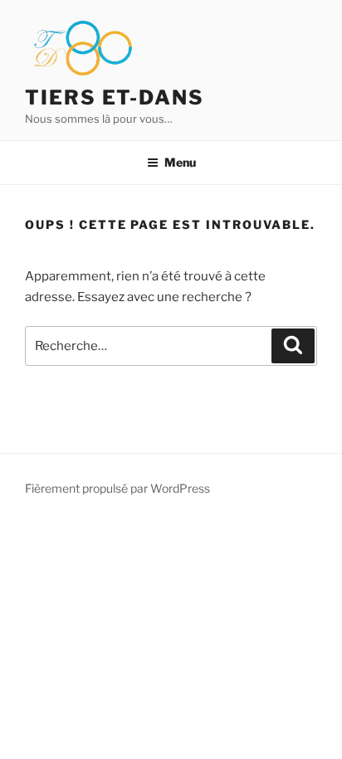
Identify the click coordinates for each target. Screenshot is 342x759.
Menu (180, 162)
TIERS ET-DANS (114, 97)
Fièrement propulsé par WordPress (117, 488)
